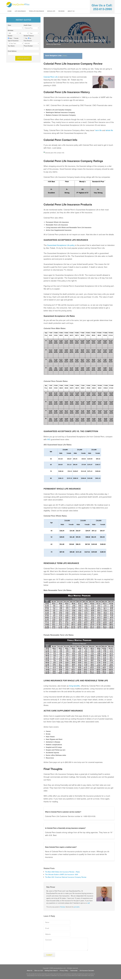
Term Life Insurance (36, 11)
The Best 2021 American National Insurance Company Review (65, 877)
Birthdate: (10, 30)
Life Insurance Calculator (87, 970)
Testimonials (74, 970)
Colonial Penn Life (51, 77)
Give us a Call (38, 970)
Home (9, 11)
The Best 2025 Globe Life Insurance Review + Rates (62, 872)
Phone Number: (28, 46)
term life (98, 130)
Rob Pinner (57, 44)
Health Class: (28, 25)
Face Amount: (28, 41)
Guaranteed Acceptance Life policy (61, 245)
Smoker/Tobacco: (29, 36)
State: (9, 25)
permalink (76, 907)
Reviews (61, 11)
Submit (49, 955)
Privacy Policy (64, 970)
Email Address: (12, 51)
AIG (48, 439)
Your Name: (11, 46)
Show (64, 55)
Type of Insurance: (13, 41)
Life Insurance (20, 11)
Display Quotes (23, 58)
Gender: (10, 36)
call (88, 903)
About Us (71, 11)
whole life (109, 130)
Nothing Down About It (51, 970)
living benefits (74, 685)
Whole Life (51, 11)
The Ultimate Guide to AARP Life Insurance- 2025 (61, 874)
